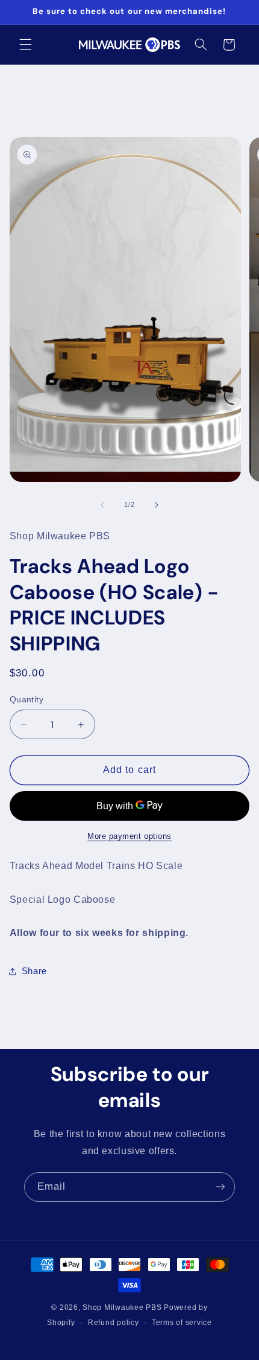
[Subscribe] (220, 1187)
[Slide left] (102, 505)
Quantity (26, 699)
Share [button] (34, 971)
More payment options (129, 836)
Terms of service (182, 1322)
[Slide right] (156, 505)
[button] (25, 45)
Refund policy (113, 1322)
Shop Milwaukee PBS (122, 1307)
